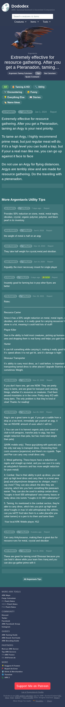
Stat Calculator (50, 73)
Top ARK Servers (9, 652)
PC (60, 696)
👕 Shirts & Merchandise (12, 672)
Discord (5, 615)
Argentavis (32, 53)
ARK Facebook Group (11, 624)
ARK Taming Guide (10, 635)
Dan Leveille (28, 698)
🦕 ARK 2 (6, 677)
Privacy (56, 698)
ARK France (10, 655)
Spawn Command (32, 77)
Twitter (4, 618)
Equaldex (39, 701)
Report (53, 112)
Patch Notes (10, 601)
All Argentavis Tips (32, 579)
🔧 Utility (25, 112)
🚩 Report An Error (10, 669)
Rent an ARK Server (10, 649)
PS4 (12, 698)
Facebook (6, 621)
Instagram (6, 627)
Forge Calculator (9, 598)
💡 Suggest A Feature (11, 666)
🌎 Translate (7, 674)
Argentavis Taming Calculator (20, 73)
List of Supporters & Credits (32, 692)
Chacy (49, 701)
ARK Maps (6, 595)
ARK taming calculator (24, 696)
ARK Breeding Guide (10, 641)
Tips (38, 73)
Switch (17, 698)
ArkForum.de (10, 658)
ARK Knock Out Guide (11, 638)
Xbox (7, 698)
